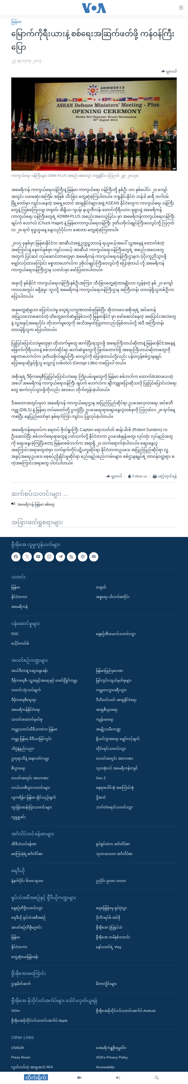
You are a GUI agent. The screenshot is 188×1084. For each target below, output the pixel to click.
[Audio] (118, 1078)
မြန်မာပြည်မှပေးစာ (109, 671)
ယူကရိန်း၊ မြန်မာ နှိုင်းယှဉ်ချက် (33, 797)
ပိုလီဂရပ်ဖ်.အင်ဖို (108, 917)
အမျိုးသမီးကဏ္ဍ (108, 729)
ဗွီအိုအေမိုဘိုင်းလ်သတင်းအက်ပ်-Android (125, 1011)
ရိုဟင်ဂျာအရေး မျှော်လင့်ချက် (118, 739)
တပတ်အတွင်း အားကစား (29, 778)
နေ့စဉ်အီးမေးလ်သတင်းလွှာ (116, 634)
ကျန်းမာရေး (105, 719)
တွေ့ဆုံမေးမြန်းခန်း (24, 957)
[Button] (169, 71)
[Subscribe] (93, 556)
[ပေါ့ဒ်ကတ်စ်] (82, 556)
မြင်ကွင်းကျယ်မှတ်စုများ (113, 680)
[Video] (79, 1078)
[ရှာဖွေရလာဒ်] (156, 1078)
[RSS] (71, 556)
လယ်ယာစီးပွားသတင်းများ (30, 788)
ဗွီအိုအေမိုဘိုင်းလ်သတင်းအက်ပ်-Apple (39, 1020)
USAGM (17, 1048)
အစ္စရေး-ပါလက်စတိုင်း (112, 597)
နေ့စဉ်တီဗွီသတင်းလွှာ (27, 908)
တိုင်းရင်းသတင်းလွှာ (111, 749)
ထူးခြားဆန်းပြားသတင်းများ (31, 807)
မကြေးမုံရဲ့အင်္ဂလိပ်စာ (27, 854)
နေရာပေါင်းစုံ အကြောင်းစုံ (115, 788)
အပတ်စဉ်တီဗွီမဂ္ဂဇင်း (26, 927)
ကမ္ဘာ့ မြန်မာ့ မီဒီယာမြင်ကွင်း (31, 739)
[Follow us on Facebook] (16, 556)
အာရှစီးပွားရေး (107, 710)
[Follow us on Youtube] (38, 556)
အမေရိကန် (19, 607)
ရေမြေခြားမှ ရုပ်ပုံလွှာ (111, 908)
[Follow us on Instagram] (49, 556)
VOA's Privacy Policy (112, 1057)
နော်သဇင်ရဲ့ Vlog (108, 947)
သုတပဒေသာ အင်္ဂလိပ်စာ (114, 854)
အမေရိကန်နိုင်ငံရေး (25, 710)
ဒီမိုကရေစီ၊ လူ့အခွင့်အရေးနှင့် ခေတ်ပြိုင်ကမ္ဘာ (44, 680)
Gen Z (101, 778)
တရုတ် (101, 587)
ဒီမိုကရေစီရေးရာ (23, 700)
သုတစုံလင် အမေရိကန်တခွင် (117, 768)
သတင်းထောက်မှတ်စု (26, 719)
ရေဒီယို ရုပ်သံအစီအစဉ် (28, 917)
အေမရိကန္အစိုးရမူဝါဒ (111, 1048)
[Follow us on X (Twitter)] (27, 556)
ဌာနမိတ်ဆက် (21, 984)
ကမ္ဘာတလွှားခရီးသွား (111, 690)
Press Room (20, 1057)
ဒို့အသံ (101, 797)
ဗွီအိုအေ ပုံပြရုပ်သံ (109, 927)
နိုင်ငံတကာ (19, 597)
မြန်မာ (16, 22)
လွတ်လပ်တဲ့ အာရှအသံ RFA (32, 1067)
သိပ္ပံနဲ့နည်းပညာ (22, 749)
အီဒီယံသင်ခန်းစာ (23, 844)
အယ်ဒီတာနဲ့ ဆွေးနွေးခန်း (29, 671)
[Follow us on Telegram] (60, 556)
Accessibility (105, 1067)
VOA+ (15, 1011)
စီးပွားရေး (18, 768)
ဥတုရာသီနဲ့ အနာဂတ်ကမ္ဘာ (30, 758)
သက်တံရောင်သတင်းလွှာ (114, 807)
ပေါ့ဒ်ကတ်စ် (20, 643)
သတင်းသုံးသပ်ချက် (26, 690)
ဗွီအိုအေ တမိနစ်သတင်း (113, 937)
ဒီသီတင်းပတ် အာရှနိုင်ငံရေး (116, 700)
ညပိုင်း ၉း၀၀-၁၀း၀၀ (111, 881)
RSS (14, 634)
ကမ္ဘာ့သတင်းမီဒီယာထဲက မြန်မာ (34, 729)
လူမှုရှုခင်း (18, 817)
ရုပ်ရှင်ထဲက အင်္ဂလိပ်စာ (113, 844)
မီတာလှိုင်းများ (106, 984)
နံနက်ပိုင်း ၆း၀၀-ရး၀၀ (27, 881)
